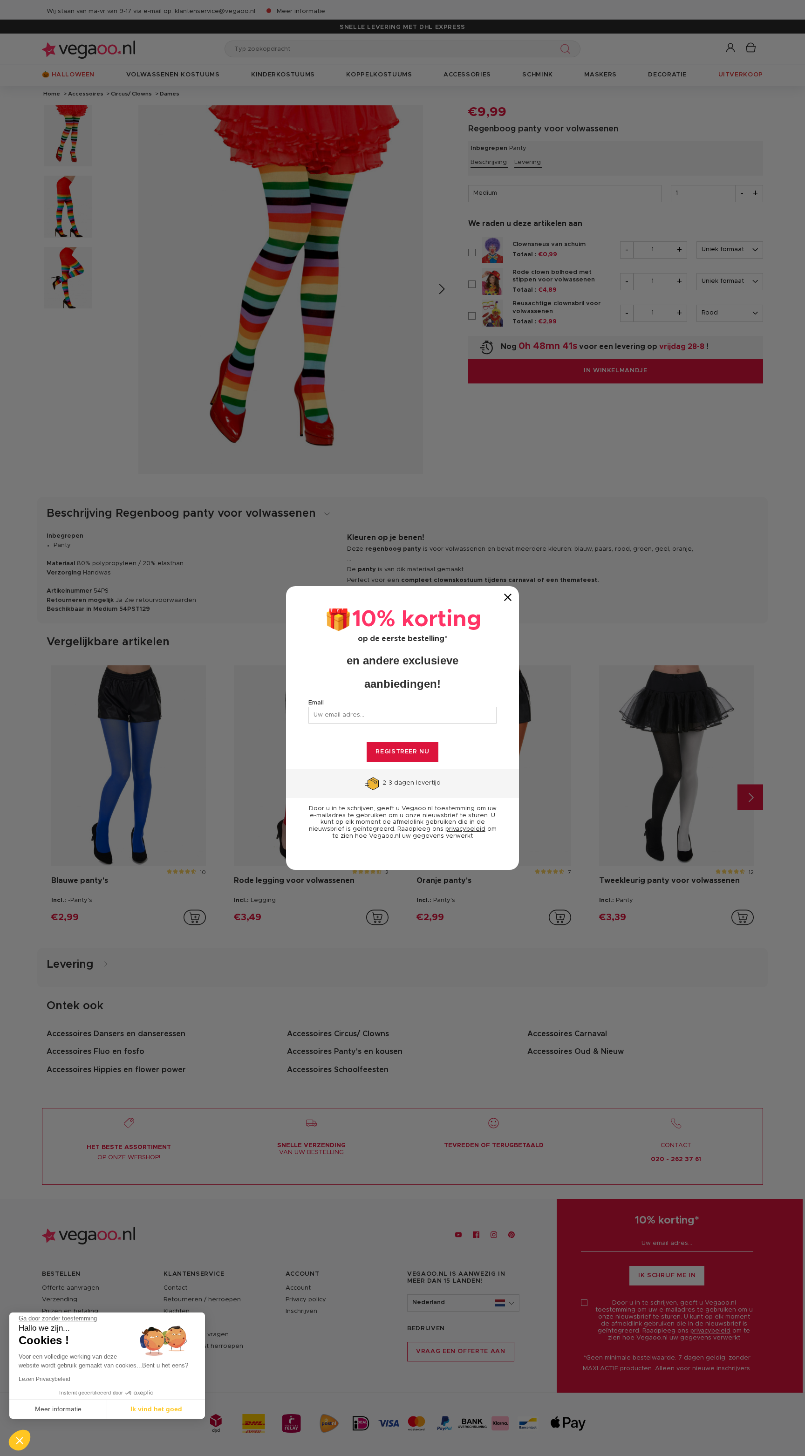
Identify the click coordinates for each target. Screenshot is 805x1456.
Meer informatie (58, 1409)
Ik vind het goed (156, 1409)
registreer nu (402, 752)
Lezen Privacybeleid (44, 1379)
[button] (19, 1440)
